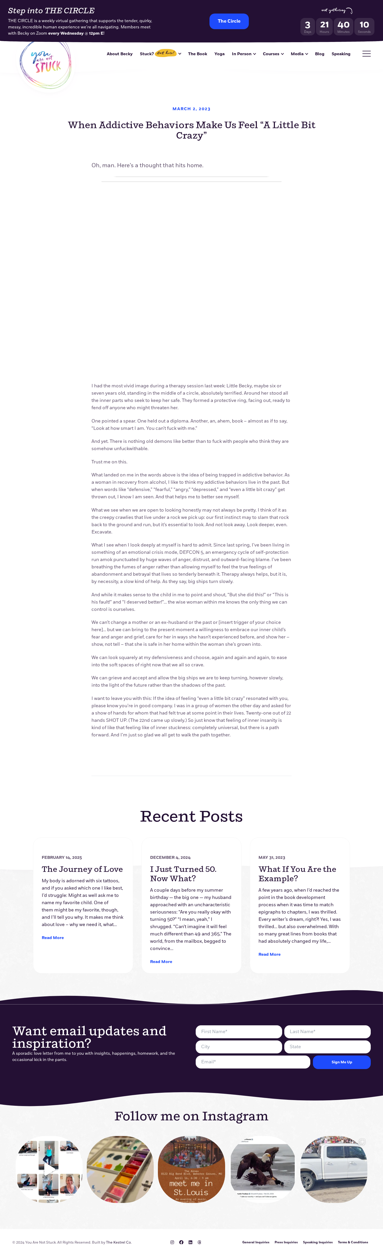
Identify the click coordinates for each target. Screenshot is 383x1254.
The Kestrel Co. (119, 1242)
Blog (319, 54)
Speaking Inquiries (318, 1242)
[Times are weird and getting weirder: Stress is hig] (49, 1169)
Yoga (219, 54)
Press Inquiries (286, 1242)
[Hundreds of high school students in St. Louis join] (333, 1169)
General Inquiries (255, 1242)
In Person (241, 54)
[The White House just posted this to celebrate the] (262, 1169)
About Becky (120, 54)
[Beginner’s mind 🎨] (120, 1169)
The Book (197, 54)
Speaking (341, 54)
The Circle (229, 21)
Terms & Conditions (353, 1242)
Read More (53, 938)
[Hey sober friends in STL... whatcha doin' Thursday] (191, 1169)
